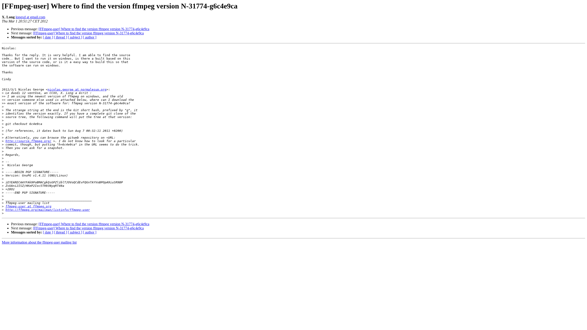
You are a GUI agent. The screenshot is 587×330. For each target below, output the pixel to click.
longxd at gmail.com (30, 17)
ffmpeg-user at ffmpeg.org (28, 206)
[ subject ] (75, 37)
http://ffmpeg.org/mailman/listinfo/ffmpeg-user (48, 210)
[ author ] (89, 37)
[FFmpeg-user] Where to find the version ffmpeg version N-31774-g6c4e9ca (94, 29)
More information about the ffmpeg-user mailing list (39, 242)
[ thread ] (60, 37)
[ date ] (48, 37)
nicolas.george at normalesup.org (77, 89)
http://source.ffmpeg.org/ (28, 141)
